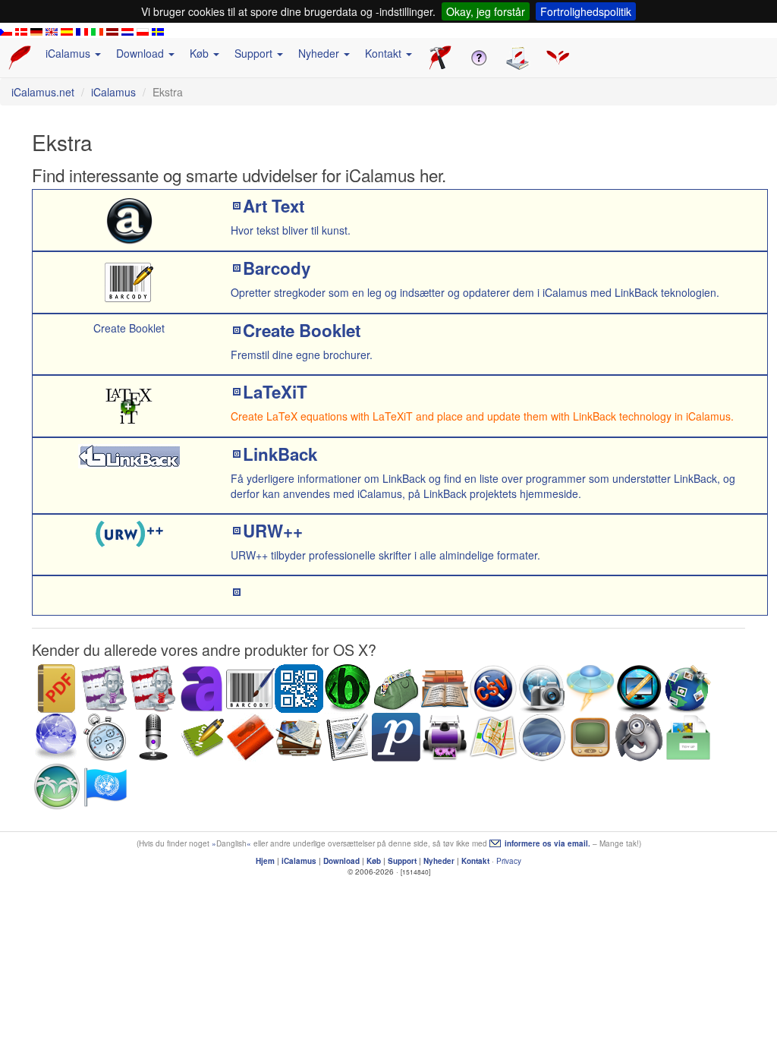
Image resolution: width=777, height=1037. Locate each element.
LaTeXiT (275, 392)
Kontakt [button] (384, 53)
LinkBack (280, 454)
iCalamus (113, 91)
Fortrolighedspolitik (585, 11)
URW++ (273, 530)
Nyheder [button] (320, 53)
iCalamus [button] (69, 53)
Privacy (508, 861)
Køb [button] (201, 53)
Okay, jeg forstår (485, 11)
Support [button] (254, 53)
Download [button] (141, 53)
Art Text (273, 206)
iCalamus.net (42, 91)
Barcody (276, 268)
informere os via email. (547, 843)
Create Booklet (301, 330)
